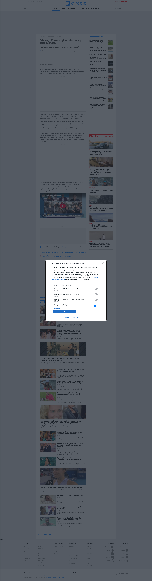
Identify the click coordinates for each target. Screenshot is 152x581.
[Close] (103, 263)
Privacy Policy (85, 317)
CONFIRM (65, 311)
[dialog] (76, 290)
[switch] (96, 289)
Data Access (76, 317)
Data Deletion (67, 317)
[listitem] (76, 285)
